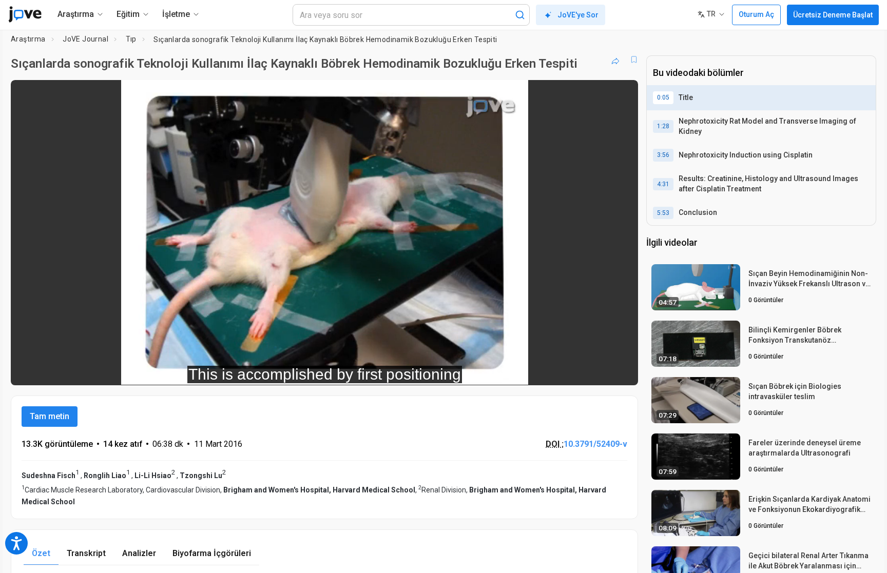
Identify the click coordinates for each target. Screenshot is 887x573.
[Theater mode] (621, 370)
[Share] (615, 59)
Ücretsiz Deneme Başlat (833, 15)
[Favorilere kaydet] (634, 59)
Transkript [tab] (86, 553)
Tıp (131, 39)
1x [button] (577, 370)
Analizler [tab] (139, 553)
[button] (621, 94)
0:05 (663, 97)
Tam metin (49, 416)
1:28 (663, 126)
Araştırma (28, 39)
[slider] (268, 370)
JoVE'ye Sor (578, 15)
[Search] (520, 15)
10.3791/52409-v (595, 444)
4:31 (663, 184)
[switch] (518, 370)
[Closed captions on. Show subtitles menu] (598, 370)
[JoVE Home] (25, 14)
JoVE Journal (85, 39)
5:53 (663, 212)
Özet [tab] (41, 553)
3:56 (663, 155)
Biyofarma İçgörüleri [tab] (211, 553)
